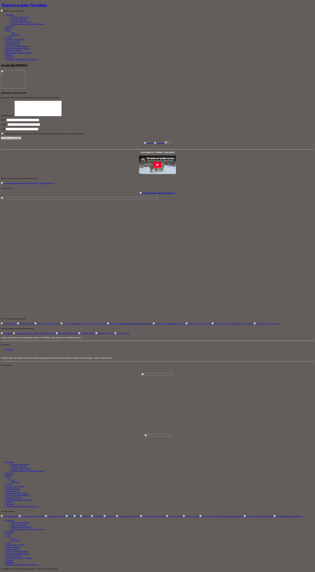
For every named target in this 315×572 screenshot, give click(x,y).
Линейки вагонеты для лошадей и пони (27, 24)
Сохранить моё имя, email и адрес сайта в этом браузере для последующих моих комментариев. (44, 134)
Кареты (9, 28)
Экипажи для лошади (20, 17)
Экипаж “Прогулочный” (21, 22)
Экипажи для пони (19, 19)
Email (4, 124)
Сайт (3, 129)
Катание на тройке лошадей (17, 48)
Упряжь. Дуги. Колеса (15, 39)
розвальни (15, 35)
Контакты (10, 57)
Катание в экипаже (14, 50)
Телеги (9, 37)
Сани (8, 31)
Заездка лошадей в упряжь (17, 46)
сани (13, 33)
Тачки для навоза (13, 42)
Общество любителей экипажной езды (22, 59)
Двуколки (10, 26)
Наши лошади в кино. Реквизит (19, 53)
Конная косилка (12, 44)
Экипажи (10, 15)
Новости (9, 55)
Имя (3, 120)
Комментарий (7, 115)
